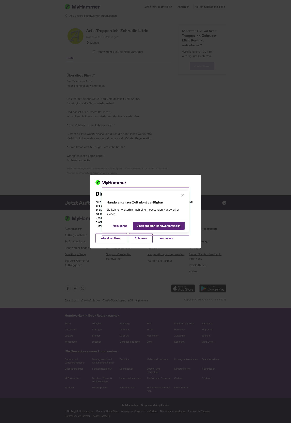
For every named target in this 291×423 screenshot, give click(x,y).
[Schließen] (183, 195)
